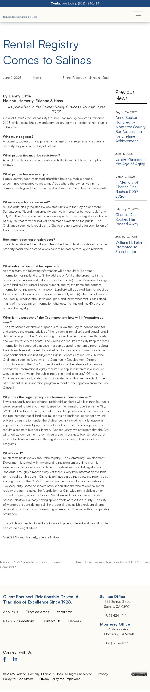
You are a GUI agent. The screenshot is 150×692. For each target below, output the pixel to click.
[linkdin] (16, 660)
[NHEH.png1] (20, 15)
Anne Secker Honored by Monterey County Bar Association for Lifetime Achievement (130, 129)
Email (106, 78)
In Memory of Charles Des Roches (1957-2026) (127, 189)
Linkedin (94, 78)
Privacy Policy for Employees (59, 679)
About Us (10, 612)
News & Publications (19, 621)
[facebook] (5, 660)
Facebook (79, 78)
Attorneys (64, 612)
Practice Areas (37, 612)
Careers (74, 621)
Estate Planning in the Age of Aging (130, 161)
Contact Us (51, 621)
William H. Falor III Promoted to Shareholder (130, 247)
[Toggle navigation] (138, 15)
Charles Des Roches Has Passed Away (126, 219)
